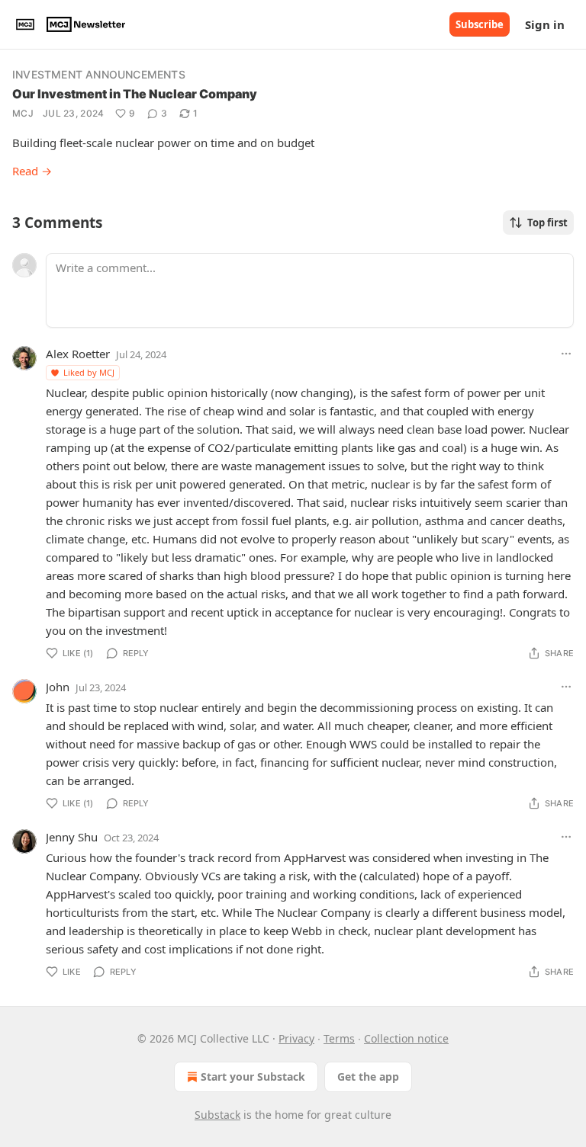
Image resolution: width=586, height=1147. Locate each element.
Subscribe (480, 24)
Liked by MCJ (88, 372)
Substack (217, 1114)
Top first (547, 222)
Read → (32, 170)
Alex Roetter (78, 353)
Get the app (368, 1076)
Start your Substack (253, 1076)
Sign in (545, 24)
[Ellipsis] (566, 353)
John (57, 686)
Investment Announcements (98, 74)
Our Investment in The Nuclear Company (134, 93)
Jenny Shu (72, 836)
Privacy (296, 1038)
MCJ (23, 113)
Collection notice (406, 1038)
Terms (339, 1038)
